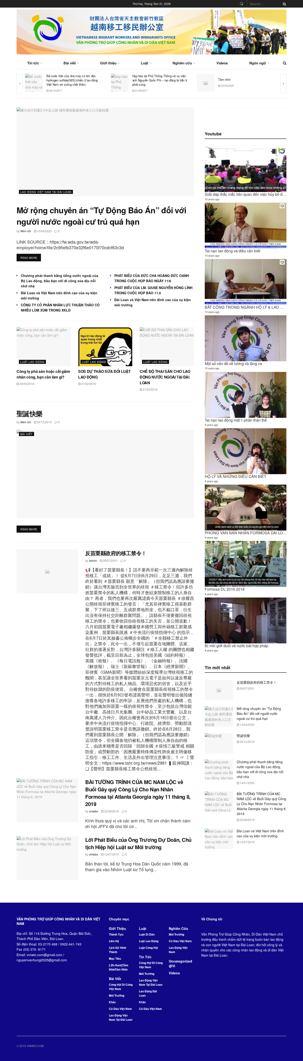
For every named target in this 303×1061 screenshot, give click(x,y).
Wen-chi (25, 231)
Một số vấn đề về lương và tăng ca (233, 363)
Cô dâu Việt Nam (120, 1009)
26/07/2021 (110, 560)
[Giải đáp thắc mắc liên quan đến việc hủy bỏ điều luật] (245, 169)
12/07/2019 (111, 854)
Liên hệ (114, 941)
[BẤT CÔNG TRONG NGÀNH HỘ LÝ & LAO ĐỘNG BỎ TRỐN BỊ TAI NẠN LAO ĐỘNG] (245, 282)
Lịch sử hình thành (117, 949)
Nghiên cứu (182, 63)
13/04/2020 (44, 231)
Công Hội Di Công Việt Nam (121, 986)
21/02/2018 (88, 384)
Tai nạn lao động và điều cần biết (232, 251)
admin (93, 560)
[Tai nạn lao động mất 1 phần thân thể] (245, 395)
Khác (112, 1002)
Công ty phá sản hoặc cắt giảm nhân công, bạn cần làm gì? (43, 374)
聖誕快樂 (30, 413)
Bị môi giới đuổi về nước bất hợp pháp (236, 645)
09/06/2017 (227, 87)
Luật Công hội (148, 947)
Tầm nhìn (138, 79)
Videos (222, 63)
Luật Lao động (32, 362)
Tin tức (33, 63)
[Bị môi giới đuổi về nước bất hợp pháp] (245, 620)
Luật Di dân (147, 934)
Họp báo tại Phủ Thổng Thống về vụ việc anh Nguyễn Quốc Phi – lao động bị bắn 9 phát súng (73, 80)
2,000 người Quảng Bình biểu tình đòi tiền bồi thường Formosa (245, 79)
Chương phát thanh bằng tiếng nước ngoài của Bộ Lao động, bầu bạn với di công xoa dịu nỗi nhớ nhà (59, 280)
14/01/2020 (246, 783)
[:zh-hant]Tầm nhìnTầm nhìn (118, 967)
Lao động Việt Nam (178, 949)
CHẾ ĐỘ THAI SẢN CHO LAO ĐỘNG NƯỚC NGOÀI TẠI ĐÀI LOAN (165, 377)
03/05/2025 (141, 85)
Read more (28, 257)
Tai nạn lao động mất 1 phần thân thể (236, 420)
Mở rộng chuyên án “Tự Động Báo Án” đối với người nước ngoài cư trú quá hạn (101, 215)
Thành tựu (116, 934)
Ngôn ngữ (257, 63)
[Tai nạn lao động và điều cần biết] (245, 226)
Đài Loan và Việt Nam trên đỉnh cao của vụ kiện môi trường (260, 833)
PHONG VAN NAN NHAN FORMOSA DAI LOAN (246, 532)
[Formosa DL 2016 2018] (245, 564)
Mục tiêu (115, 958)
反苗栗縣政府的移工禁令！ (116, 553)
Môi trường (116, 995)
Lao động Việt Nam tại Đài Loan (45, 192)
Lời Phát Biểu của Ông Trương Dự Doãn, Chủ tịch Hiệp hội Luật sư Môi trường (138, 843)
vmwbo (93, 811)
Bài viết (69, 63)
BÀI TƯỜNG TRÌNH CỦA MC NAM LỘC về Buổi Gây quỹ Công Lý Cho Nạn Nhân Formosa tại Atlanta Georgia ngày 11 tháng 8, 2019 (138, 792)
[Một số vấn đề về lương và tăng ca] (245, 338)
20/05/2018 (26, 384)
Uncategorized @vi (180, 963)
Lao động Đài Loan (148, 993)
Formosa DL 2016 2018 (225, 589)
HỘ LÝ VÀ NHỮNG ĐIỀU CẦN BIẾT (235, 476)
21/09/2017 (55, 90)
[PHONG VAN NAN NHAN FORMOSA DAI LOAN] (245, 507)
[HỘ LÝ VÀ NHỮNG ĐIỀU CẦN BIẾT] (245, 451)
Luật (144, 63)
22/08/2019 (111, 811)
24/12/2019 (44, 422)
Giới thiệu (108, 63)
